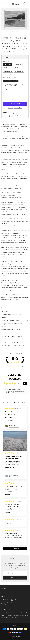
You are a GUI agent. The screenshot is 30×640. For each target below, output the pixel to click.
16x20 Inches (7, 67)
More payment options (15, 108)
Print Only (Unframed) (10, 81)
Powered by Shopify (15, 636)
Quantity (5, 89)
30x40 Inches (8, 74)
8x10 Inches (7, 64)
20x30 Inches (8, 71)
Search (3, 592)
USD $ (14, 625)
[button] (22, 366)
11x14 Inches (18, 64)
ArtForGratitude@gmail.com (10, 600)
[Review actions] (24, 408)
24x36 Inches (19, 71)
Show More (17, 464)
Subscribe (14, 577)
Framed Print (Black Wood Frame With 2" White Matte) (13, 85)
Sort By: (16, 402)
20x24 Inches (18, 67)
